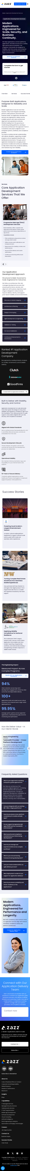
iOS (15, 229)
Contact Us (18, 1157)
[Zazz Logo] (10, 1061)
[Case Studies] (15, 508)
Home (3, 13)
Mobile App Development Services (13, 223)
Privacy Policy (6, 1159)
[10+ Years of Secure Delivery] (4, 470)
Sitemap (21, 1159)
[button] (3, 264)
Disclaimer (25, 1157)
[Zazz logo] (7, 4)
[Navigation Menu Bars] (27, 4)
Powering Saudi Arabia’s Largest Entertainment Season (13, 528)
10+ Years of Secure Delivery (11, 474)
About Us (5, 1079)
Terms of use (14, 1159)
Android (20, 229)
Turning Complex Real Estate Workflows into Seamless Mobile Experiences (14, 581)
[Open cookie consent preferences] (3, 1168)
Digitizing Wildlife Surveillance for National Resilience (13, 633)
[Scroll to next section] (16, 78)
